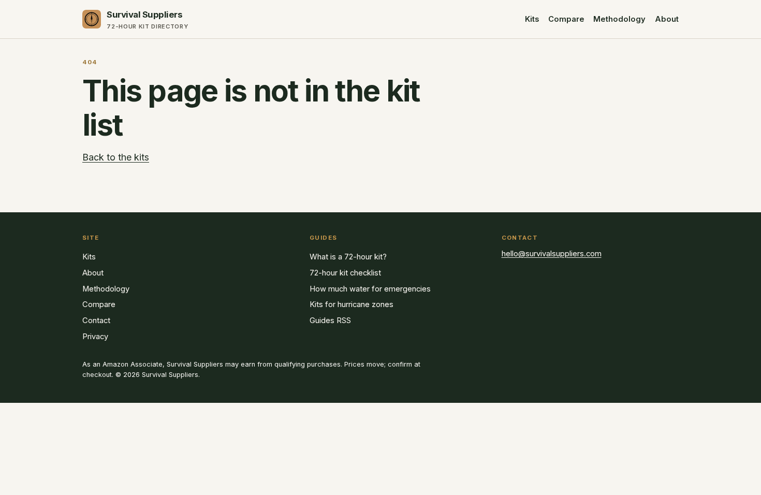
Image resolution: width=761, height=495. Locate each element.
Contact (96, 320)
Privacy (95, 336)
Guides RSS (330, 320)
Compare (566, 19)
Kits (532, 19)
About (667, 19)
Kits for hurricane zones (351, 304)
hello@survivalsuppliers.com (552, 253)
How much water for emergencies (370, 289)
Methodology (619, 19)
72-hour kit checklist (345, 273)
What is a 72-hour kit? (348, 256)
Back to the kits (115, 157)
